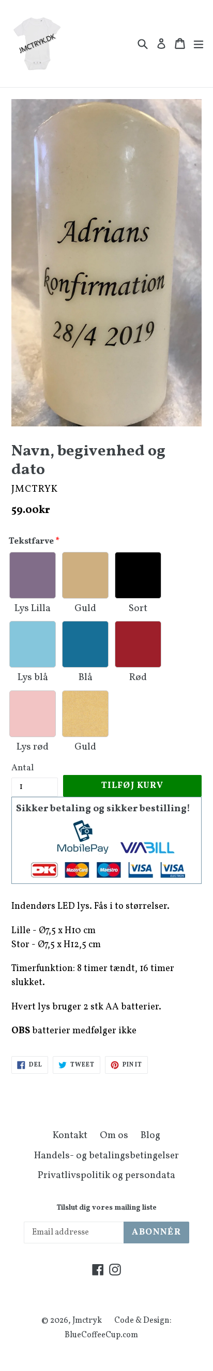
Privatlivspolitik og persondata (106, 1175)
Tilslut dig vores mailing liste (106, 1208)
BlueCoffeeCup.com (101, 1335)
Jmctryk (87, 1320)
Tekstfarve (31, 541)
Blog (150, 1135)
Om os (114, 1135)
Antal (22, 768)
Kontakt (70, 1135)
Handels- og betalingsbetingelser (106, 1155)
